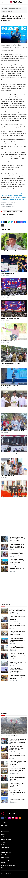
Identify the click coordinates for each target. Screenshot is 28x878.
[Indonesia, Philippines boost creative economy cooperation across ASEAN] (4, 741)
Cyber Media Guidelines (8, 865)
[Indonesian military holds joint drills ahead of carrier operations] (4, 800)
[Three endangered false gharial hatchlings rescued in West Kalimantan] (4, 539)
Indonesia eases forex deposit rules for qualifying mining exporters (17, 625)
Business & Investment (15, 8)
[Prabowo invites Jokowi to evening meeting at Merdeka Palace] (14, 241)
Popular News (5, 604)
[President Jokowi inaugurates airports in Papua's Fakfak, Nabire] (14, 398)
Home (5, 8)
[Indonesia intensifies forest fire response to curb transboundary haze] (14, 725)
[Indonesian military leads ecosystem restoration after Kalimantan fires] (4, 663)
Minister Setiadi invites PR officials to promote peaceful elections (12, 384)
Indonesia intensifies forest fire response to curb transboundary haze (13, 734)
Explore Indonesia (6, 839)
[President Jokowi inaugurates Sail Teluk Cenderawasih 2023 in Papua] (14, 443)
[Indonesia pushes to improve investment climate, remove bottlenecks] (4, 648)
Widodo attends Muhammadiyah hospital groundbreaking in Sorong (13, 339)
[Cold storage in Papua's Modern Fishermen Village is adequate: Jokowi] (14, 421)
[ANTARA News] (15, 2)
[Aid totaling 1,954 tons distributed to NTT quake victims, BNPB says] (4, 748)
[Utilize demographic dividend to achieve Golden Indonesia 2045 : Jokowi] (14, 308)
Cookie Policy (5, 860)
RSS (2, 868)
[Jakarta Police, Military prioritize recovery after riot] (4, 793)
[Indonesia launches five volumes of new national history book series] (4, 561)
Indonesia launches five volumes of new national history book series (16, 561)
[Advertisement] (14, 516)
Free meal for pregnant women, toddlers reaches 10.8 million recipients (16, 553)
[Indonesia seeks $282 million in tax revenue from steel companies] (4, 618)
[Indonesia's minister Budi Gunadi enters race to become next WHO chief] (4, 546)
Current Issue (5, 831)
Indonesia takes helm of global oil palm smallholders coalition (17, 640)
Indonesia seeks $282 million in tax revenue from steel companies (17, 618)
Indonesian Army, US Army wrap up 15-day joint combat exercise (17, 610)
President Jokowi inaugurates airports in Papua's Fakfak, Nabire (13, 407)
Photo (3, 844)
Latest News (5, 533)
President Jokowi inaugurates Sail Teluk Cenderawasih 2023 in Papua (13, 452)
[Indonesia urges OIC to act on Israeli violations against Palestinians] (4, 677)
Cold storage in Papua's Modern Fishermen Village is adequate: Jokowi (12, 429)
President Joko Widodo (11, 211)
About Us (3, 862)
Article (3, 842)
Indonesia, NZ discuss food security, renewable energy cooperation (17, 655)
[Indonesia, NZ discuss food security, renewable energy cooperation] (4, 655)
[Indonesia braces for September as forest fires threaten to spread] (4, 569)
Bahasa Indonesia (6, 852)
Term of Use (4, 855)
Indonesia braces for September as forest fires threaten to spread (16, 568)
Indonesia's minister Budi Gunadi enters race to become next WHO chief (16, 546)
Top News (4, 713)
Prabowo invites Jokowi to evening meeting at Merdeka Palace (11, 250)
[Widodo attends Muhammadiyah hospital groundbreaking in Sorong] (14, 331)
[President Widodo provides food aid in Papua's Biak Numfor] (14, 466)
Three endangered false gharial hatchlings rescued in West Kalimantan (17, 539)
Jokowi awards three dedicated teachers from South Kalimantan (13, 272)
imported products (8, 217)
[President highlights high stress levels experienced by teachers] (14, 286)
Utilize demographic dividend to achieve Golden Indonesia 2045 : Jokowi (13, 317)
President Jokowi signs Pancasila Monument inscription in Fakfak (11, 362)
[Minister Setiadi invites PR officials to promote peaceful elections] (14, 376)
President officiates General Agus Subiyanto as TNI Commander (11, 497)
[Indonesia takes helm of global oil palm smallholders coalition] (4, 640)
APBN (21, 211)
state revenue (11, 214)
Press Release (5, 847)
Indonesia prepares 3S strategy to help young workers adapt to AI (16, 670)
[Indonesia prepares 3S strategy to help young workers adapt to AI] (4, 670)
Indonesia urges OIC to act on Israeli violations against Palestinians (17, 677)
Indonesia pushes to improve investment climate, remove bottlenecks (17, 647)
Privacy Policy (5, 857)
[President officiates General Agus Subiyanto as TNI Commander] (14, 488)
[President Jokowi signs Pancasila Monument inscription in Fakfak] (14, 353)
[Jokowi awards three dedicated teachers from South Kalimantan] (14, 263)
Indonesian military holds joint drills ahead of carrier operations (17, 799)
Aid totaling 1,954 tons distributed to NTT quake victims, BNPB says (16, 748)
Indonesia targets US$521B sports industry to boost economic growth (17, 633)
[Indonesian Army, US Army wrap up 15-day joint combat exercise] (4, 611)
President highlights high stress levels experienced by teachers (12, 294)
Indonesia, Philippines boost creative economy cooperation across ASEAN (17, 741)
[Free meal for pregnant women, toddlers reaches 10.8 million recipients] (4, 554)
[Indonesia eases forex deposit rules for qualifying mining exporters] (4, 626)
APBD (3, 214)
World (2, 834)
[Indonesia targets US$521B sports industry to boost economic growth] (4, 633)
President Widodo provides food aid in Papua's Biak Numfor (13, 474)
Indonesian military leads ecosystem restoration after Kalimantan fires (17, 662)
